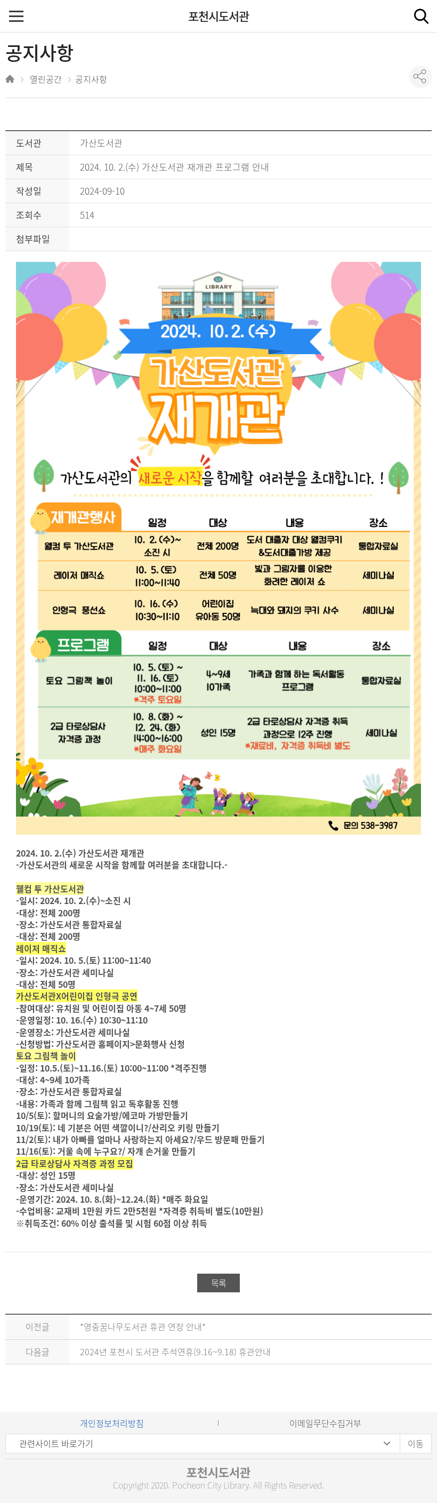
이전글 (38, 1326)
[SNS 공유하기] (420, 77)
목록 (218, 1282)
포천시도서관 (218, 16)
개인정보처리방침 (112, 1423)
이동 (416, 1443)
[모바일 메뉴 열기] (17, 17)
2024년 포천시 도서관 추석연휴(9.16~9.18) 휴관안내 (175, 1351)
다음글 (38, 1351)
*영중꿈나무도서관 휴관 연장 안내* (143, 1326)
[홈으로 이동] (11, 80)
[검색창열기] (421, 16)
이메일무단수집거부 (325, 1423)
